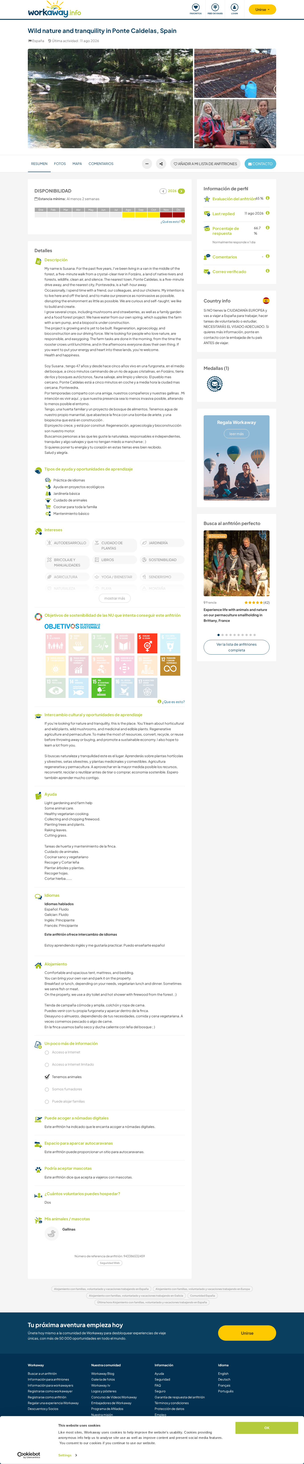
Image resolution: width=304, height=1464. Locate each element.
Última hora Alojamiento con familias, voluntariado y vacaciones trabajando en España (152, 1302)
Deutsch (224, 1379)
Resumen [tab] (39, 163)
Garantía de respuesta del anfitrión (180, 1397)
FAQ (158, 1385)
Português (225, 1391)
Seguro (160, 1391)
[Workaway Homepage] (54, 8)
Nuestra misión (102, 1415)
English (223, 1373)
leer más (236, 433)
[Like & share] (161, 163)
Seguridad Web (110, 1263)
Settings (64, 1455)
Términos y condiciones (172, 1403)
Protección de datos (169, 1409)
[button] (218, 635)
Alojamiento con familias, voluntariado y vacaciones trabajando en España (101, 1289)
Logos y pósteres (103, 1391)
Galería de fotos (103, 1379)
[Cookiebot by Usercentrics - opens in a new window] (28, 1455)
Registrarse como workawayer (50, 1391)
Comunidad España (202, 1295)
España (38, 41)
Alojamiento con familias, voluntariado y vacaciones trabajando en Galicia (136, 1295)
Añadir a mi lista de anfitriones (207, 163)
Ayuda (159, 1373)
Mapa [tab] (77, 163)
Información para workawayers (50, 1385)
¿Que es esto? (173, 702)
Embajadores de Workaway (111, 1403)
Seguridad (162, 1379)
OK (267, 1428)
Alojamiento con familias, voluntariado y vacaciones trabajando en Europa (203, 1289)
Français (224, 1385)
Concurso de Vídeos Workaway (114, 1397)
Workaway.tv (100, 1385)
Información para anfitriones (48, 1379)
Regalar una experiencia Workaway (53, 1403)
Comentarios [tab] (101, 163)
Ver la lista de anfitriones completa (237, 647)
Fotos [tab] (60, 163)
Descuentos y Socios (43, 1409)
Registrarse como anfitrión (47, 1397)
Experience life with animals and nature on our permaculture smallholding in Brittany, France (235, 615)
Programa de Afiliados (107, 1409)
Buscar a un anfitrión (42, 1373)
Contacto (262, 163)
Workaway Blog (102, 1373)
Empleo (160, 1415)
